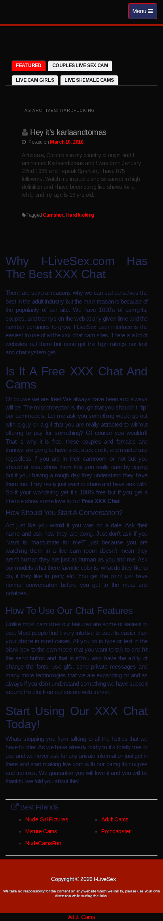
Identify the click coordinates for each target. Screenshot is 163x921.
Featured (29, 65)
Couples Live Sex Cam (80, 65)
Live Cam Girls (35, 80)
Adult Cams (115, 819)
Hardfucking (80, 215)
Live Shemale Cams (89, 80)
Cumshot (53, 215)
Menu (144, 13)
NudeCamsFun (43, 843)
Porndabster (116, 831)
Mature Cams (41, 831)
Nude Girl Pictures (46, 819)
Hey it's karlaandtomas (68, 132)
